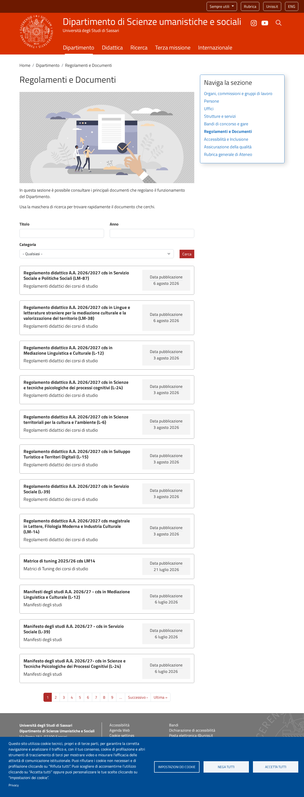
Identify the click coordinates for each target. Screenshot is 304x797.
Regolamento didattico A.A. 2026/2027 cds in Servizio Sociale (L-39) (76, 489)
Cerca (186, 254)
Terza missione (172, 47)
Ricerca (138, 47)
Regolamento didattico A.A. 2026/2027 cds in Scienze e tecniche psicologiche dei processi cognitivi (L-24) (76, 385)
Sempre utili (220, 6)
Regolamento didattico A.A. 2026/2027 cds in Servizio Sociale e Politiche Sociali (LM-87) (76, 275)
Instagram (254, 23)
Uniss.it (272, 6)
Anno (114, 224)
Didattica (112, 47)
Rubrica (250, 6)
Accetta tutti (275, 767)
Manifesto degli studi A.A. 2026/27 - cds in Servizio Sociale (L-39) (74, 629)
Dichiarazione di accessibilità (192, 730)
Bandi (173, 725)
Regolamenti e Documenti (228, 132)
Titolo (24, 224)
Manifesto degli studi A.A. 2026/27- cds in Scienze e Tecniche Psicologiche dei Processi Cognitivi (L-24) (75, 663)
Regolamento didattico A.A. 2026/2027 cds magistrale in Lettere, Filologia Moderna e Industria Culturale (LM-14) (77, 526)
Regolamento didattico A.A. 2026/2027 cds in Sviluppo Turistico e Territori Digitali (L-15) (77, 454)
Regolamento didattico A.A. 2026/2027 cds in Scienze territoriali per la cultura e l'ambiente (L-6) (76, 419)
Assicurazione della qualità (228, 147)
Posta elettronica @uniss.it (191, 735)
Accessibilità (119, 725)
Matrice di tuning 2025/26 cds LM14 (59, 560)
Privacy (14, 785)
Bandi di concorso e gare (226, 124)
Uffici (209, 109)
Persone (211, 101)
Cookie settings (121, 735)
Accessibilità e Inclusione (226, 139)
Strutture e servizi (220, 116)
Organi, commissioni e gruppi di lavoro (238, 94)
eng (291, 6)
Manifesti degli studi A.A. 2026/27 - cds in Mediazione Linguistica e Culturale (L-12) (77, 594)
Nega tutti (226, 767)
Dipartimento (78, 47)
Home (24, 65)
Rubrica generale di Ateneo (228, 155)
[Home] (36, 18)
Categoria (27, 245)
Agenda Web (119, 730)
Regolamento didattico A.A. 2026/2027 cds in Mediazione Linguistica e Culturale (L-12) (68, 350)
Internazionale (215, 47)
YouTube (264, 23)
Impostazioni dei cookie (176, 767)
